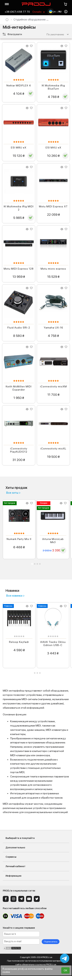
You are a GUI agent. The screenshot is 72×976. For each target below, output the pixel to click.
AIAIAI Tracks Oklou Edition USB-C (53, 643)
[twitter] (37, 899)
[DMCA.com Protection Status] (36, 948)
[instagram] (13, 899)
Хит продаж (9, 503)
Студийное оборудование (29, 19)
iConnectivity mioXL (53, 448)
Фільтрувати (14, 34)
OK (65, 970)
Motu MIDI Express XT (53, 206)
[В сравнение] (27, 46)
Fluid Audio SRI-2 (18, 327)
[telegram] (21, 899)
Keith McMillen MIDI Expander (19, 388)
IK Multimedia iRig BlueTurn (53, 87)
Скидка (43, 503)
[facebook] (6, 899)
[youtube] (29, 899)
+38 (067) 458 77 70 (17, 11)
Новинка (8, 606)
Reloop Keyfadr (19, 641)
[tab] (32, 564)
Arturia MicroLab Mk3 (53, 541)
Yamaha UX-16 (53, 327)
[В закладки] (31, 46)
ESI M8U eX (18, 147)
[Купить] (31, 93)
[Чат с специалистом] (64, 958)
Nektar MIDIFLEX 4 (18, 85)
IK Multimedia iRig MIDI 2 (19, 208)
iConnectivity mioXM (53, 386)
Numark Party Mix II (19, 539)
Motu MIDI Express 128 (19, 268)
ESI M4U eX (53, 147)
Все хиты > (13, 492)
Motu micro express (53, 268)
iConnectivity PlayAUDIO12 (18, 450)
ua (54, 11)
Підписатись (50, 941)
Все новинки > (15, 595)
